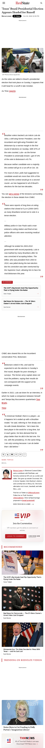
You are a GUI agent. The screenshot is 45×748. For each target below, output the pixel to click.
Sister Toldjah (7, 582)
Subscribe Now (34, 536)
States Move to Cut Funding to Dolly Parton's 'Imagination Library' (19, 728)
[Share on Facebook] (12, 454)
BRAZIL (4, 463)
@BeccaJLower (33, 493)
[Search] (41, 3)
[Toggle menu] (4, 3)
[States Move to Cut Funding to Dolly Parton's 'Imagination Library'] (22, 712)
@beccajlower (18, 498)
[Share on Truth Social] (8, 454)
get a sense (14, 194)
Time (4, 408)
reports (12, 91)
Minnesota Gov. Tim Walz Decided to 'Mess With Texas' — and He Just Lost (21, 650)
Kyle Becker (7, 618)
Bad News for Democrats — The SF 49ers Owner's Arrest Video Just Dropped (22, 614)
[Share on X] (3, 454)
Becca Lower (7, 16)
